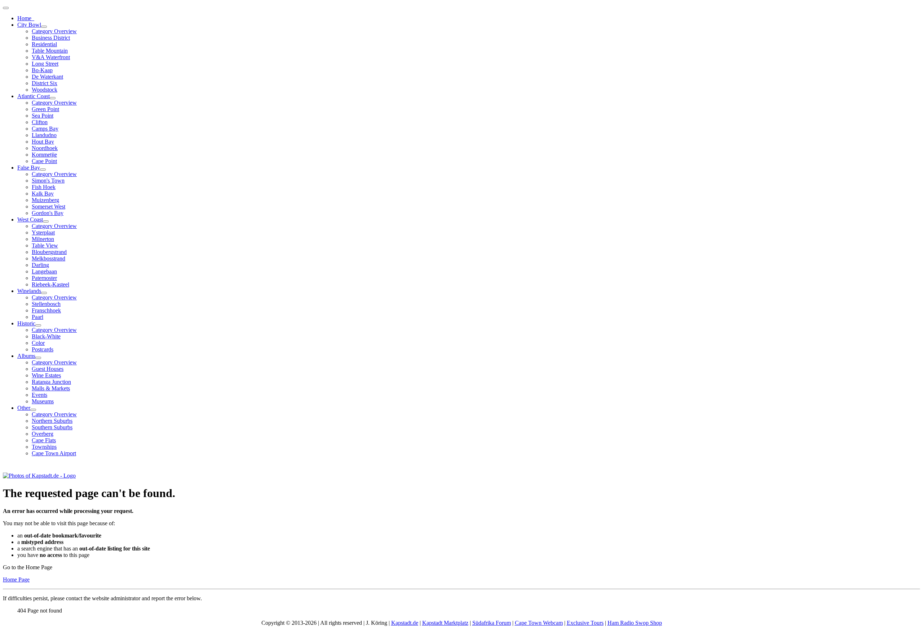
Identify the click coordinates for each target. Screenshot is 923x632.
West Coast (30, 219)
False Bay (28, 167)
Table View (45, 245)
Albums (26, 356)
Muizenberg (45, 200)
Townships (44, 447)
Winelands (29, 291)
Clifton (40, 122)
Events (39, 395)
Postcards (42, 349)
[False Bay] (43, 169)
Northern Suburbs (52, 421)
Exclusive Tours (585, 623)
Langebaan (44, 271)
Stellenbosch (46, 304)
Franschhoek (46, 310)
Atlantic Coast (33, 96)
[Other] (33, 410)
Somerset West (48, 206)
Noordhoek (45, 148)
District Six (44, 83)
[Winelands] (44, 293)
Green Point (45, 109)
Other (23, 408)
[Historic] (38, 325)
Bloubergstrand (49, 252)
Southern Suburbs (52, 427)
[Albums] (38, 358)
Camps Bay (45, 129)
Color (38, 343)
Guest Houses (47, 369)
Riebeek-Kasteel (50, 284)
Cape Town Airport (54, 453)
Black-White (46, 336)
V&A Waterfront (51, 57)
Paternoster (44, 278)
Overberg (42, 434)
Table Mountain (50, 51)
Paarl (37, 317)
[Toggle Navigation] (6, 8)
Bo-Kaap (42, 70)
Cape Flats (44, 440)
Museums (43, 401)
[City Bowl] (44, 27)
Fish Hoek (44, 187)
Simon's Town (48, 180)
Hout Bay (43, 142)
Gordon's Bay (47, 213)
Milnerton (43, 239)
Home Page (16, 579)
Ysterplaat (43, 232)
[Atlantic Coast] (53, 98)
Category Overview (54, 31)
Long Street (45, 64)
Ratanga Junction (51, 382)
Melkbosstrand (48, 258)
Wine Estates (46, 375)
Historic (26, 323)
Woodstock (44, 90)
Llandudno (44, 135)
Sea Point (42, 116)
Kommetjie (44, 155)
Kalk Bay (43, 193)
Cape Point (44, 161)
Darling (40, 265)
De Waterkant (47, 77)
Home (25, 18)
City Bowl (29, 25)
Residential (44, 44)
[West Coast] (46, 221)
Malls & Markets (51, 388)
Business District (51, 38)
